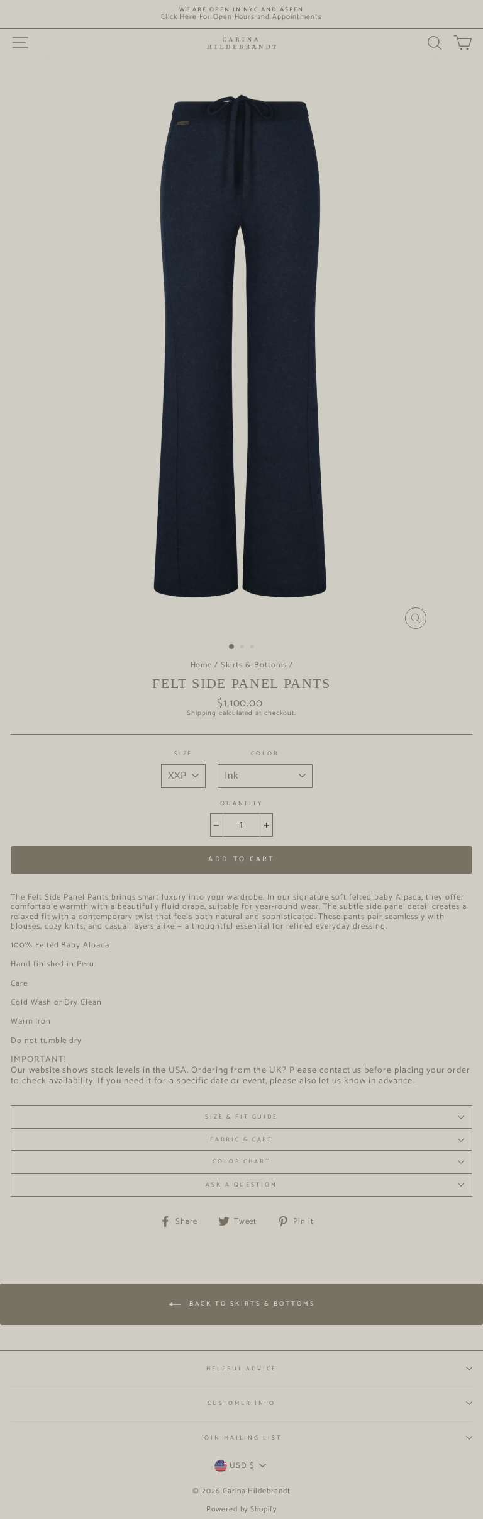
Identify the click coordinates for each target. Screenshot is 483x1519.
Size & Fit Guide (241, 1117)
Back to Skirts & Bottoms (250, 1304)
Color (265, 753)
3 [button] (253, 648)
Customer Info (241, 1403)
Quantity (241, 803)
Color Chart (241, 1161)
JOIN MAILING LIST (242, 1438)
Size (183, 753)
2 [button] (243, 648)
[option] (241, 14)
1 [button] (232, 647)
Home (202, 665)
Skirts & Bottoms (253, 665)
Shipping (202, 713)
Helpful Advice (241, 1369)
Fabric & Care (241, 1139)
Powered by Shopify (241, 1509)
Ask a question (241, 1185)
